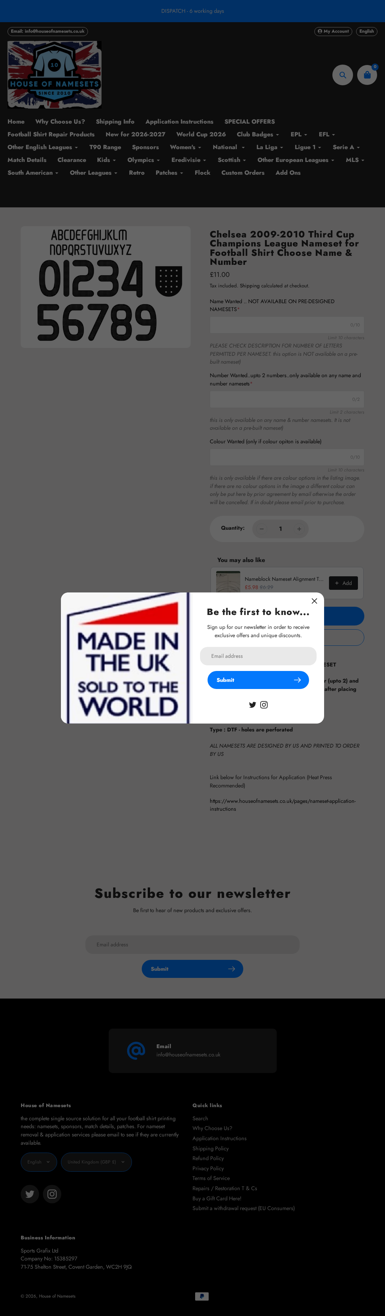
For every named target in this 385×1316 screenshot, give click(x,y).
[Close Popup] (314, 601)
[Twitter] (252, 704)
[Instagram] (264, 704)
